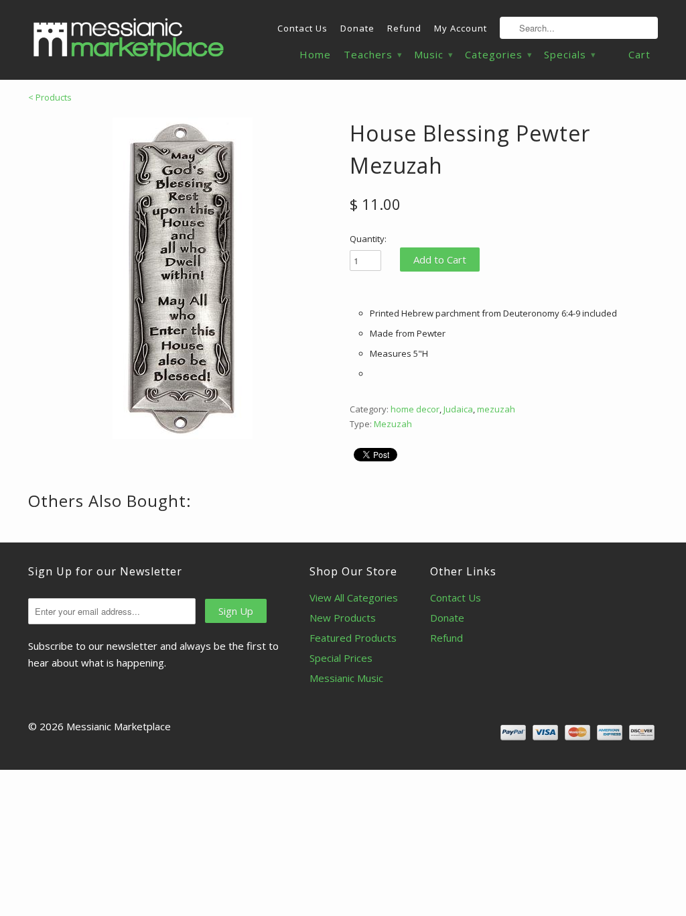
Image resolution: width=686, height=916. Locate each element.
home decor (415, 409)
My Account (460, 28)
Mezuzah (393, 424)
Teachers (372, 54)
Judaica (458, 409)
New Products (343, 617)
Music (433, 54)
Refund (404, 28)
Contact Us (302, 28)
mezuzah (496, 409)
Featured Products (353, 637)
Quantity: (368, 239)
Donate (357, 28)
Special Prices (341, 658)
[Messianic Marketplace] (128, 39)
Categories (498, 54)
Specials (569, 54)
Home (315, 54)
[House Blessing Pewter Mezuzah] (182, 278)
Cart (639, 54)
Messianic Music (346, 678)
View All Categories (354, 597)
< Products (50, 97)
